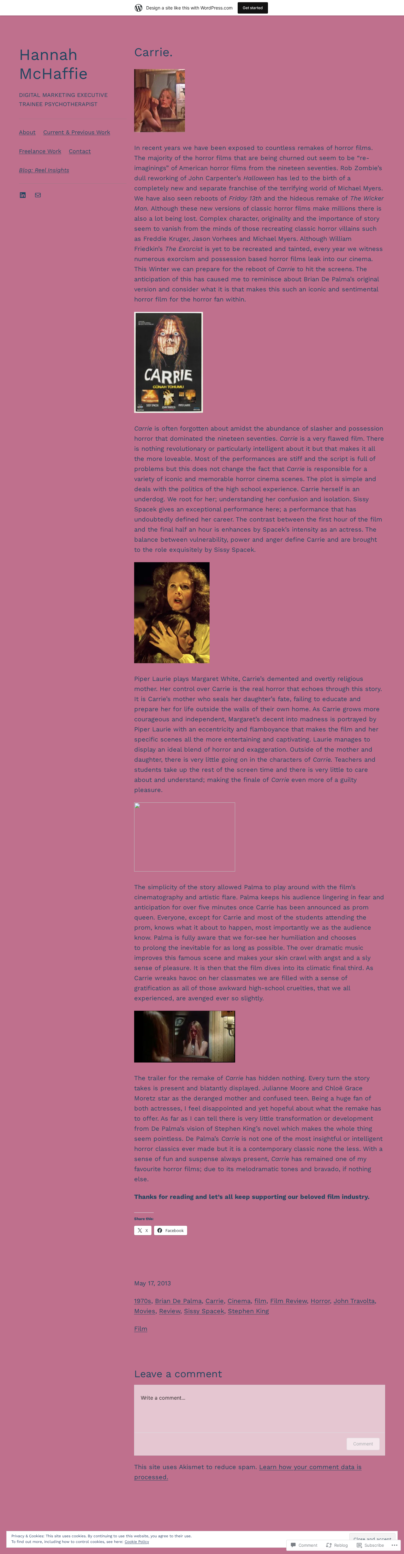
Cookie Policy (137, 1541)
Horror (320, 1301)
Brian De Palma (178, 1301)
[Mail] (38, 195)
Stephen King (248, 1311)
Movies (144, 1311)
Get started (253, 7)
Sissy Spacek (204, 1311)
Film (140, 1328)
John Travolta (354, 1301)
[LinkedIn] (23, 195)
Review (169, 1311)
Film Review (288, 1301)
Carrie (214, 1301)
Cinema (239, 1301)
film (260, 1301)
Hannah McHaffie (53, 64)
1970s (142, 1301)
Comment (363, 1443)
